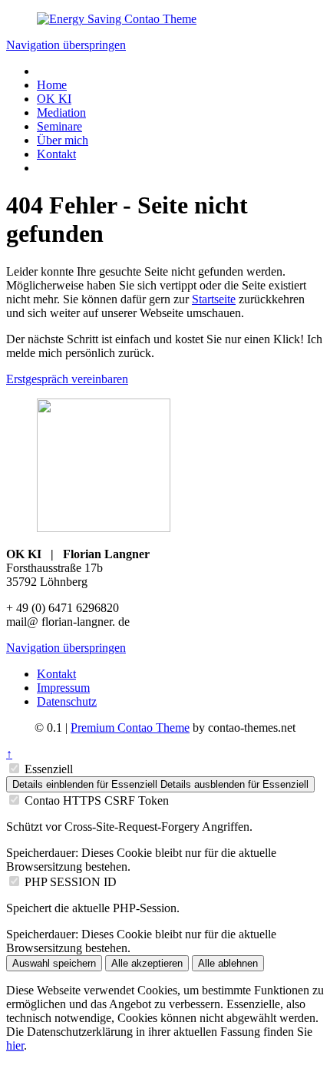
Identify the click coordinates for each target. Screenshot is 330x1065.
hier (15, 1045)
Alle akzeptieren (147, 963)
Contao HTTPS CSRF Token (97, 800)
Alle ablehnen (228, 963)
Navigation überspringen (66, 44)
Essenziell (49, 769)
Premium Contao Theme (130, 727)
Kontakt (56, 673)
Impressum (63, 687)
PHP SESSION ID (71, 881)
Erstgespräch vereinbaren (67, 378)
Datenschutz (67, 701)
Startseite (214, 299)
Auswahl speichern (54, 963)
